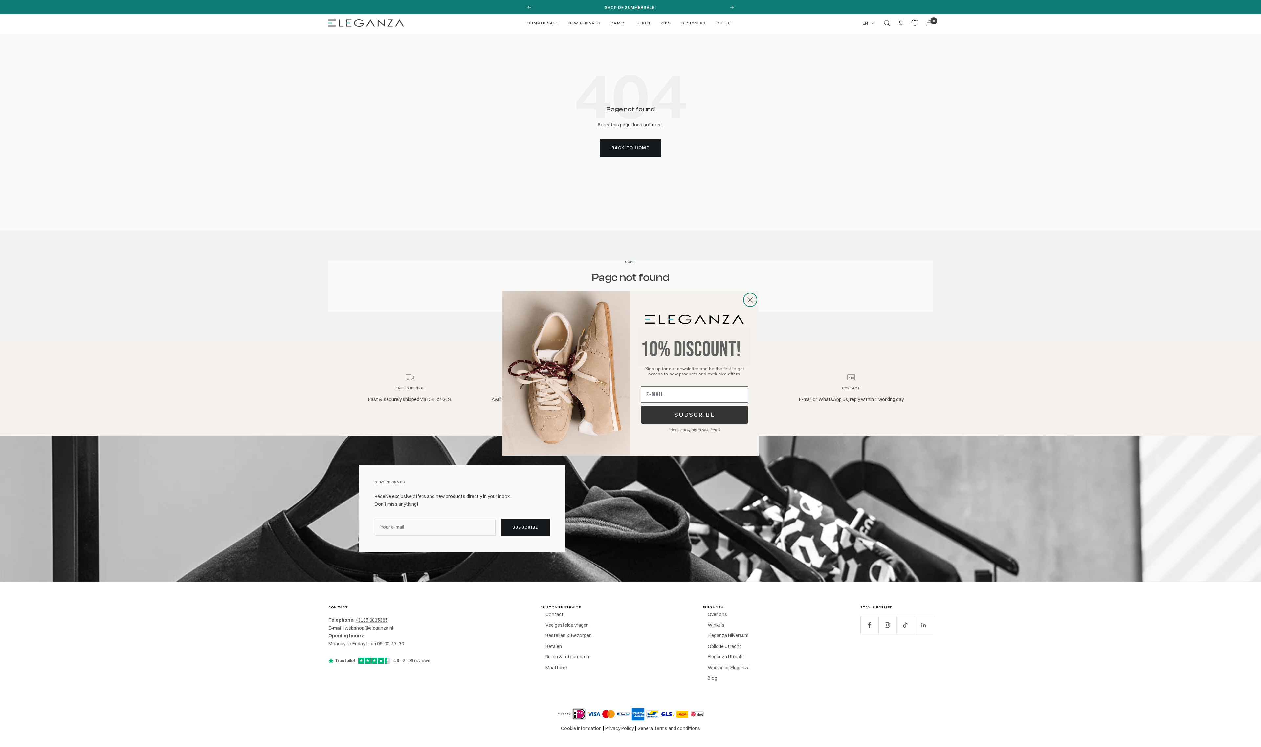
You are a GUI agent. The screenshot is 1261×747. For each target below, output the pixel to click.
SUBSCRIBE (694, 414)
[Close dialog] (750, 300)
